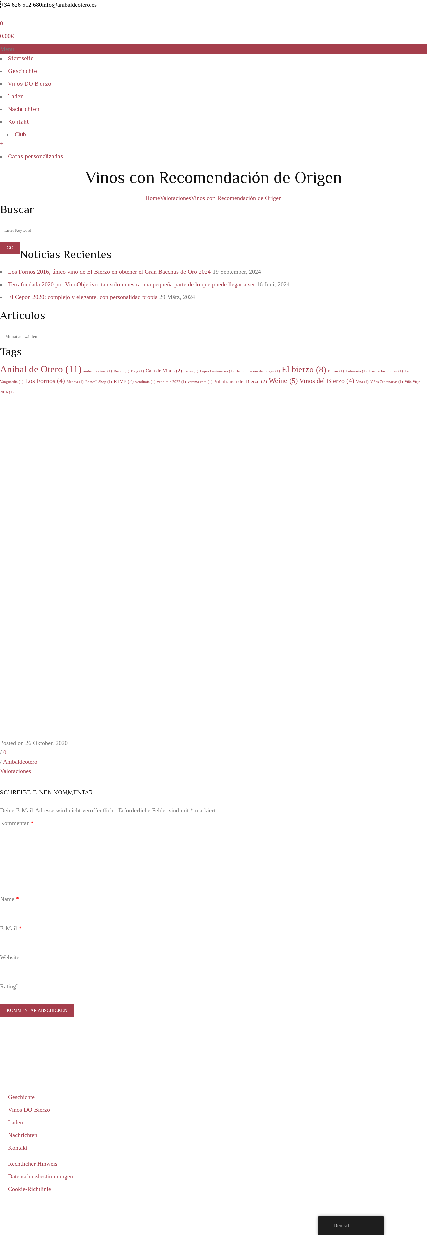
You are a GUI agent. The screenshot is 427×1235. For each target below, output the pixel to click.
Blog (137, 371)
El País (336, 371)
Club (20, 134)
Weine (283, 380)
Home (152, 198)
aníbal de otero (97, 371)
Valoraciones (175, 198)
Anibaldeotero (20, 761)
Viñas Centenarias (386, 382)
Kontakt (18, 121)
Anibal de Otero (41, 369)
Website (9, 957)
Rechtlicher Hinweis (32, 1163)
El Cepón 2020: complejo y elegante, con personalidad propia (83, 297)
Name (9, 899)
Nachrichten (23, 109)
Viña (362, 382)
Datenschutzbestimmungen (40, 1176)
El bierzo (304, 369)
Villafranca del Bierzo (240, 381)
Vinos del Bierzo (326, 380)
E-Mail (11, 928)
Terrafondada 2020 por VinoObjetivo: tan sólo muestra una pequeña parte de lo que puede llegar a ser (131, 284)
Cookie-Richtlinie (29, 1189)
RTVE (124, 381)
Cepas (191, 371)
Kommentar (16, 823)
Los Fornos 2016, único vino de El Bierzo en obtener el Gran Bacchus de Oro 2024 (109, 271)
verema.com (200, 382)
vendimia (145, 382)
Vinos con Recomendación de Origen (236, 198)
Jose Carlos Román (385, 371)
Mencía (75, 382)
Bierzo (121, 371)
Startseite (21, 58)
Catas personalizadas (35, 156)
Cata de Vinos (164, 370)
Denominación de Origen (257, 371)
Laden (16, 96)
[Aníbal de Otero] (45, 14)
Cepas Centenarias (217, 371)
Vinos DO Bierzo (29, 83)
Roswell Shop (98, 382)
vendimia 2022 (171, 382)
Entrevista (356, 371)
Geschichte (22, 71)
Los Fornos (45, 380)
